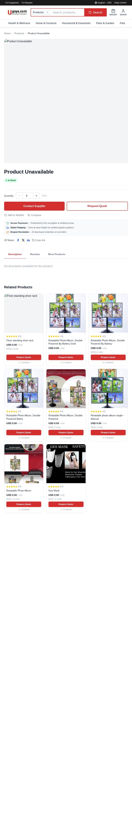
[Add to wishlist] (39, 298)
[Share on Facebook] (18, 240)
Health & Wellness (19, 23)
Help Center (120, 2)
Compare (36, 215)
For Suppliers (12, 2)
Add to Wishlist (16, 215)
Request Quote (97, 206)
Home (7, 33)
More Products (56, 254)
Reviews (35, 254)
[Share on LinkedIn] (28, 240)
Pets (122, 23)
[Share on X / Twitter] (23, 240)
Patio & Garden (105, 23)
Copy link (40, 240)
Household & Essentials (76, 23)
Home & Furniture (46, 23)
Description (15, 254)
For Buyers (27, 2)
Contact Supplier (34, 206)
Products (19, 33)
